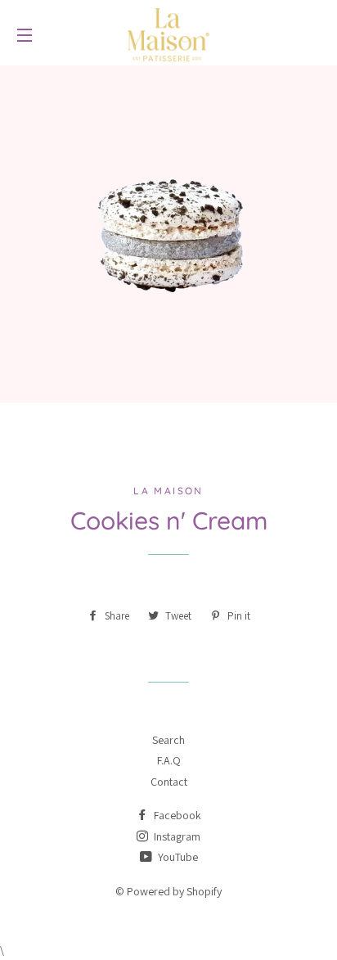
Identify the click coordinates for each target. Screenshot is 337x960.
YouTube (176, 857)
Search (168, 739)
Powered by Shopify (174, 891)
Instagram (175, 836)
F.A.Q (169, 760)
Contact (169, 781)
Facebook (176, 815)
